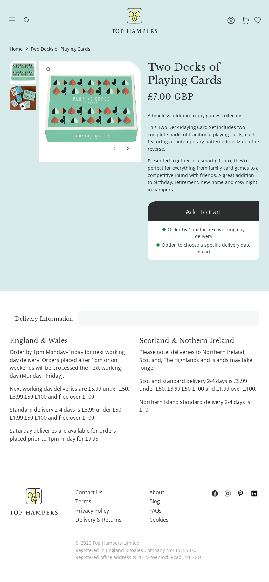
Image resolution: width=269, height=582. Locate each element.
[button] (17, 20)
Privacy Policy (92, 510)
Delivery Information (44, 318)
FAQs (155, 510)
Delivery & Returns (98, 519)
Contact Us (89, 492)
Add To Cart (203, 211)
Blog (154, 501)
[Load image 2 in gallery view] (23, 98)
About (156, 492)
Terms (83, 501)
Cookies (159, 519)
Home (16, 49)
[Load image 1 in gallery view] (23, 72)
